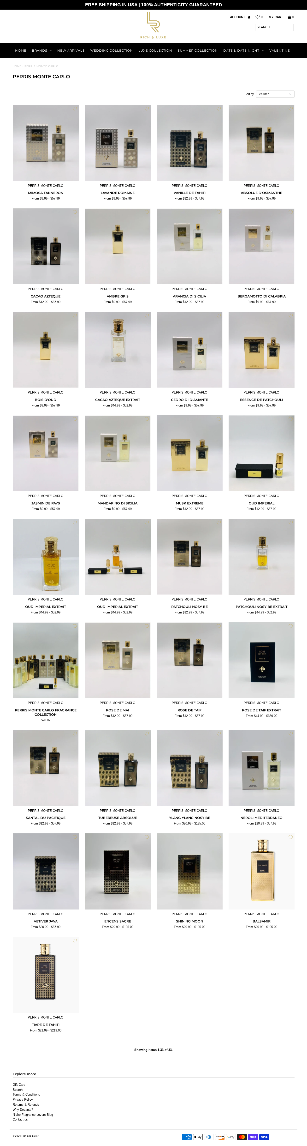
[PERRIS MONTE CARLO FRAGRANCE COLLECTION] (46, 660)
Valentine (279, 50)
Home (20, 50)
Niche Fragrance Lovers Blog (33, 1114)
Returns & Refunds (26, 1104)
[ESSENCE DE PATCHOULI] (262, 350)
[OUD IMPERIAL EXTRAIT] (46, 557)
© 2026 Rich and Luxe (25, 1135)
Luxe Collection (155, 50)
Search (18, 1089)
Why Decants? (23, 1109)
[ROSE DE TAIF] (190, 660)
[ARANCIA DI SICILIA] (190, 246)
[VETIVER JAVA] (46, 871)
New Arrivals (71, 50)
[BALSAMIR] (262, 871)
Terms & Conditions (26, 1094)
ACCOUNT (238, 17)
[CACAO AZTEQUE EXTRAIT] (118, 350)
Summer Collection (198, 50)
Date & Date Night (241, 50)
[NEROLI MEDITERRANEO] (262, 768)
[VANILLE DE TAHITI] (190, 143)
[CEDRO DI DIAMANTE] (190, 350)
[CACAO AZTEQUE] (46, 246)
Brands (39, 50)
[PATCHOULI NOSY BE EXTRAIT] (262, 557)
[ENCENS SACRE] (118, 871)
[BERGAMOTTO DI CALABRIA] (262, 246)
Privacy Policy (23, 1099)
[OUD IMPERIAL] (262, 453)
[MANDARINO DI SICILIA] (118, 453)
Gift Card (19, 1084)
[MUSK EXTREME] (190, 453)
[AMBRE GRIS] (118, 246)
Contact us (20, 1119)
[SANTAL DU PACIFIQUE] (46, 768)
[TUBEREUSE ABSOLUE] (118, 768)
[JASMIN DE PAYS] (46, 453)
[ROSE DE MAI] (118, 660)
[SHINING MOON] (190, 871)
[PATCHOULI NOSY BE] (190, 557)
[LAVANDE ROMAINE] (118, 143)
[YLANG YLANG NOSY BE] (190, 768)
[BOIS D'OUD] (46, 350)
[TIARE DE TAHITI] (46, 975)
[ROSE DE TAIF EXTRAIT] (262, 660)
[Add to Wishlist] (75, 109)
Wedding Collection (111, 50)
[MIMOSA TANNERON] (46, 143)
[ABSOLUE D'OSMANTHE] (262, 143)
